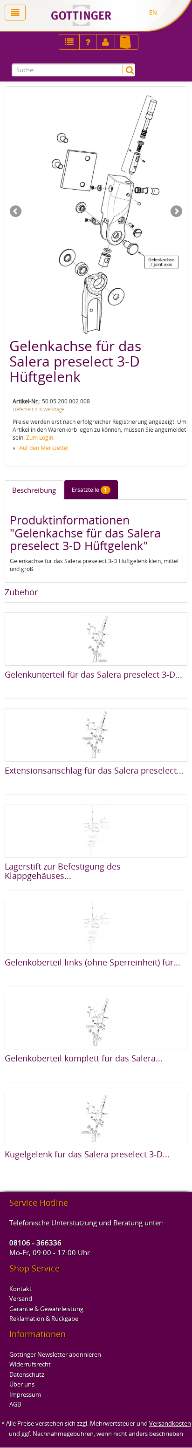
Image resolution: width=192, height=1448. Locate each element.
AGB (15, 1404)
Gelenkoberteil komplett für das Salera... (84, 1058)
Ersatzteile (89, 490)
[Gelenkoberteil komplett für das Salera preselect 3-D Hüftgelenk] (96, 1022)
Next (176, 212)
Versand (20, 1298)
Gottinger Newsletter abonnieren (55, 1354)
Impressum (25, 1394)
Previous (16, 212)
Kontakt (20, 1289)
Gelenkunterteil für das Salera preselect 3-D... (93, 674)
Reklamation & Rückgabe (43, 1318)
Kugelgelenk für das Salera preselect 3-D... (87, 1154)
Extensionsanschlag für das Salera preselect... (94, 770)
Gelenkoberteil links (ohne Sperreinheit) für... (92, 962)
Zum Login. (40, 438)
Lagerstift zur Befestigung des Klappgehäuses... (63, 871)
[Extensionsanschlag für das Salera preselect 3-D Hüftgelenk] (96, 734)
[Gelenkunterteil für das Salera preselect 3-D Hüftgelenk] (96, 639)
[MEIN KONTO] (87, 42)
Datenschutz (26, 1374)
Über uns (21, 1384)
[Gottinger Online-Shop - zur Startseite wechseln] (112, 15)
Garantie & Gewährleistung (46, 1309)
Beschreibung (34, 490)
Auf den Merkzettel (44, 448)
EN (153, 12)
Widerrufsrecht (30, 1364)
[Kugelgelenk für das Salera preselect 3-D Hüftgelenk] (96, 1118)
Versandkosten (170, 1423)
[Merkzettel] (69, 42)
